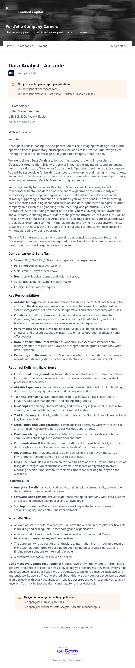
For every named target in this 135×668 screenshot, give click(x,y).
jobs (10, 46)
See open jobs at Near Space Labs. (38, 89)
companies (25, 46)
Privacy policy (59, 660)
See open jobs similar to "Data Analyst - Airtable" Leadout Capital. (56, 94)
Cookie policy (75, 660)
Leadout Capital (30, 12)
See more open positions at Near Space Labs (67, 627)
